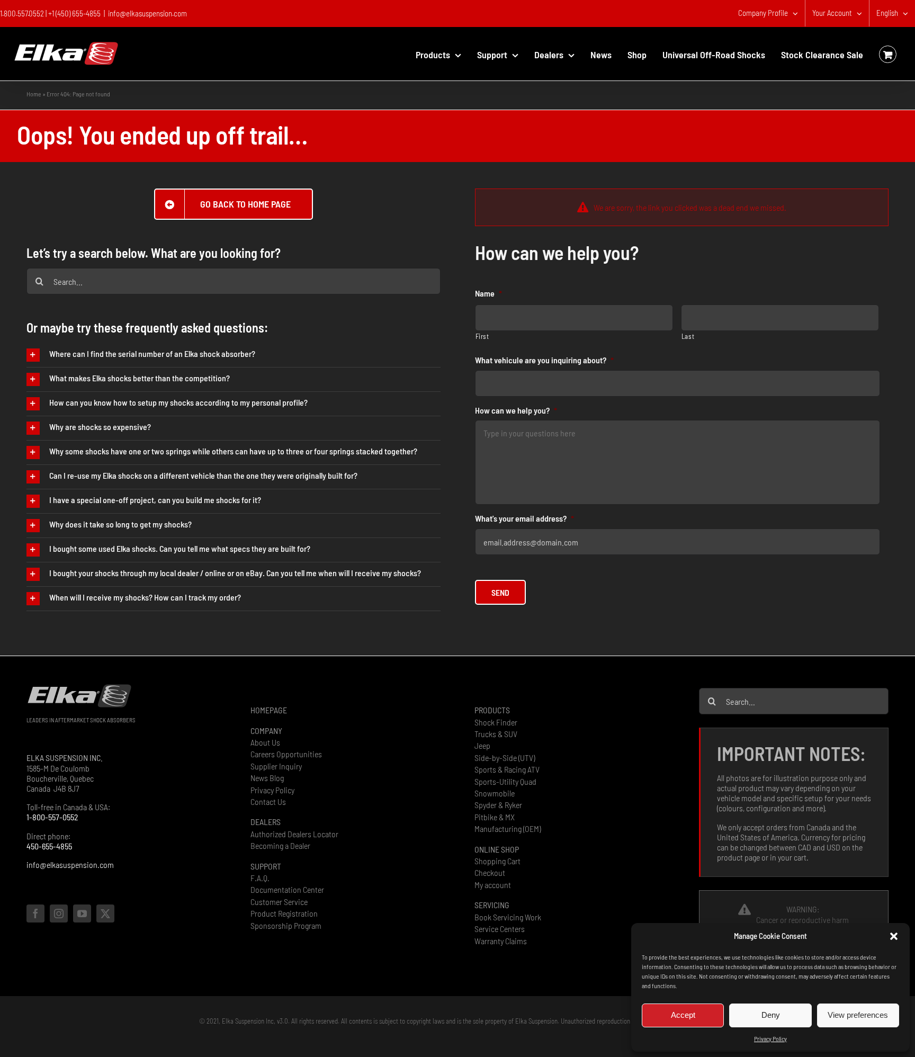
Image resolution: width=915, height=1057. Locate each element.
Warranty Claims (500, 941)
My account (492, 885)
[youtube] (82, 913)
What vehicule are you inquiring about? (544, 360)
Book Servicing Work (507, 917)
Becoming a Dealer (280, 845)
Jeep (482, 745)
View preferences (858, 1014)
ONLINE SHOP (496, 849)
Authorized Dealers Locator (294, 834)
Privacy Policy (770, 1038)
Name (488, 293)
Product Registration (284, 913)
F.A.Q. (260, 878)
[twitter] (105, 913)
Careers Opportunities (286, 754)
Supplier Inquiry (276, 766)
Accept (683, 1014)
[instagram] (59, 913)
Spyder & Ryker (498, 805)
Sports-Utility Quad (505, 781)
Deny (770, 1014)
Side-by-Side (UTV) (504, 758)
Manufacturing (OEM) (507, 828)
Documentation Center (287, 889)
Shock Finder (495, 722)
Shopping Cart (497, 861)
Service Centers (499, 929)
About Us (265, 742)
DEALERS (265, 822)
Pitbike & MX (494, 817)
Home (33, 93)
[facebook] (35, 913)
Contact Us (268, 801)
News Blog (267, 778)
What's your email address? (524, 518)
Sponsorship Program (285, 925)
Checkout (489, 872)
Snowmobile (494, 793)
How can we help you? (516, 410)
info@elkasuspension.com (147, 13)
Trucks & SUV (495, 734)
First (482, 336)
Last (688, 336)
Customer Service (279, 902)
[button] (894, 936)
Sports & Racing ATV (507, 769)
